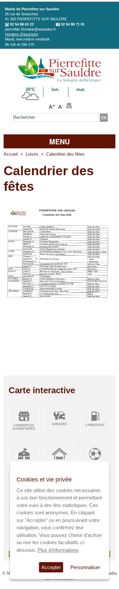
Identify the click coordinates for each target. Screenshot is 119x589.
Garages (59, 424)
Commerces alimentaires (24, 427)
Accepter (51, 567)
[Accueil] (59, 81)
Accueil (11, 154)
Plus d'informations (58, 550)
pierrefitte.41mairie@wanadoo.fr (30, 29)
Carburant (95, 425)
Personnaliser (85, 567)
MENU (59, 141)
